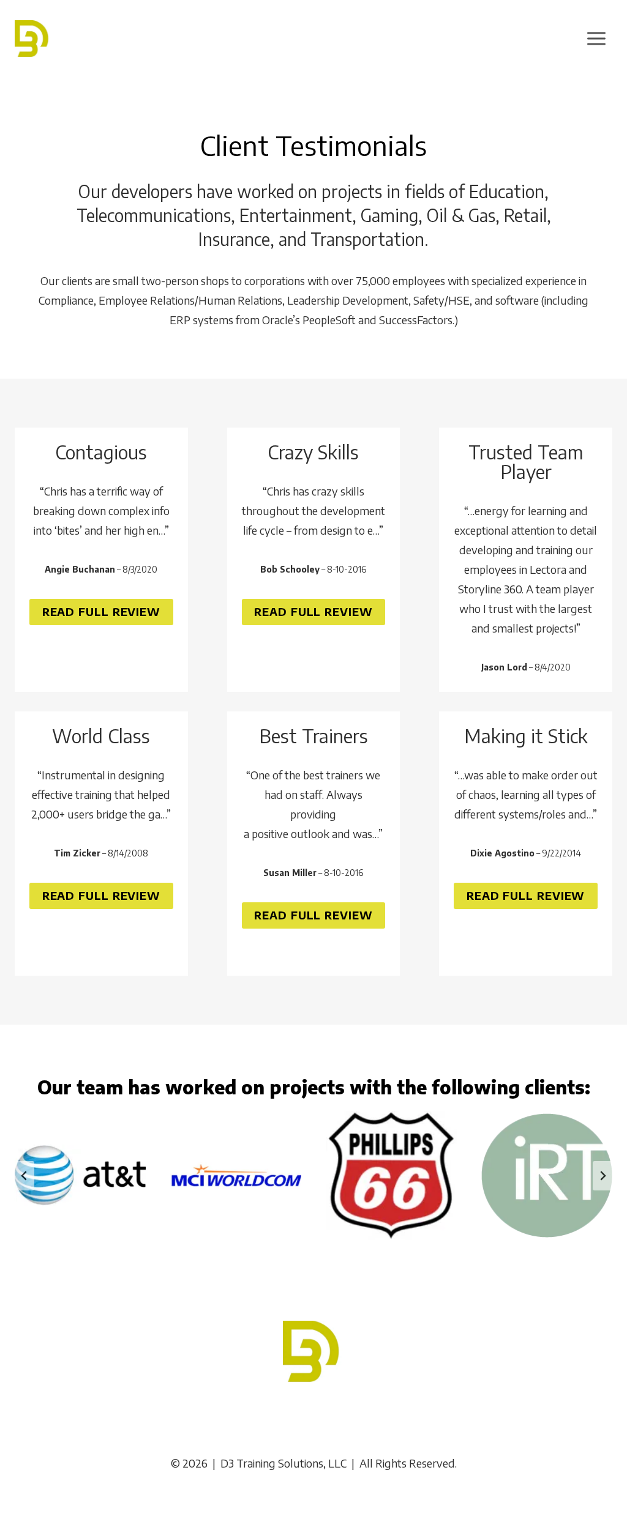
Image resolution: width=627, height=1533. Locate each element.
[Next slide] (602, 1175)
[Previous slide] (24, 1175)
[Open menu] (596, 38)
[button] (314, 915)
